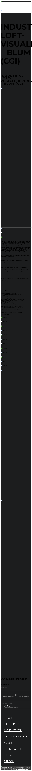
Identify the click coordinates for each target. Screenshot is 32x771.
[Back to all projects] (17, 696)
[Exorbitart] (4, 1)
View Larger (4, 229)
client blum (26, 262)
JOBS (8, 742)
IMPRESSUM (7, 706)
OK (16, 769)
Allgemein (5, 16)
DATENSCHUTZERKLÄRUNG (11, 708)
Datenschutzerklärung (22, 769)
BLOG (9, 755)
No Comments (10, 71)
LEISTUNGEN (16, 736)
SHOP (9, 761)
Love (2, 687)
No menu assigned (9, 12)
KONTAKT (6, 705)
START (10, 717)
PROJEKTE (13, 724)
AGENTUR (13, 730)
